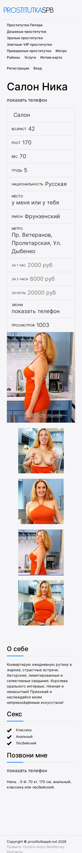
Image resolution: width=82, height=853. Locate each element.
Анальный (24, 736)
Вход (37, 68)
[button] (12, 377)
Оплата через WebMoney (43, 847)
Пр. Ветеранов (31, 235)
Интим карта (51, 57)
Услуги (30, 57)
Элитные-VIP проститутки (29, 44)
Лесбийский (26, 743)
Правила (14, 847)
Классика (23, 730)
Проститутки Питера (25, 25)
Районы (13, 57)
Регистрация (18, 68)
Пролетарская (31, 243)
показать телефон (27, 100)
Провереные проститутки (29, 51)
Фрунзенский (42, 216)
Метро (61, 51)
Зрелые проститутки (25, 38)
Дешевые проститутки (26, 31)
